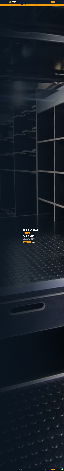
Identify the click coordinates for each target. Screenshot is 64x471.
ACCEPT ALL (53, 469)
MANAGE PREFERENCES (48, 469)
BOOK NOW (53, 1)
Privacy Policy (36, 469)
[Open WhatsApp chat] (62, 469)
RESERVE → (40, 4)
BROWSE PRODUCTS (26, 242)
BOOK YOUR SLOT (34, 242)
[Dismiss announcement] (63, 4)
